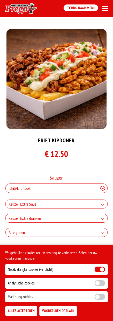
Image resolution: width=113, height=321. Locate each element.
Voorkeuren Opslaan (58, 311)
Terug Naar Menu (80, 8)
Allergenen (17, 232)
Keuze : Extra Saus (22, 204)
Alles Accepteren (21, 311)
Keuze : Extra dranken (25, 218)
